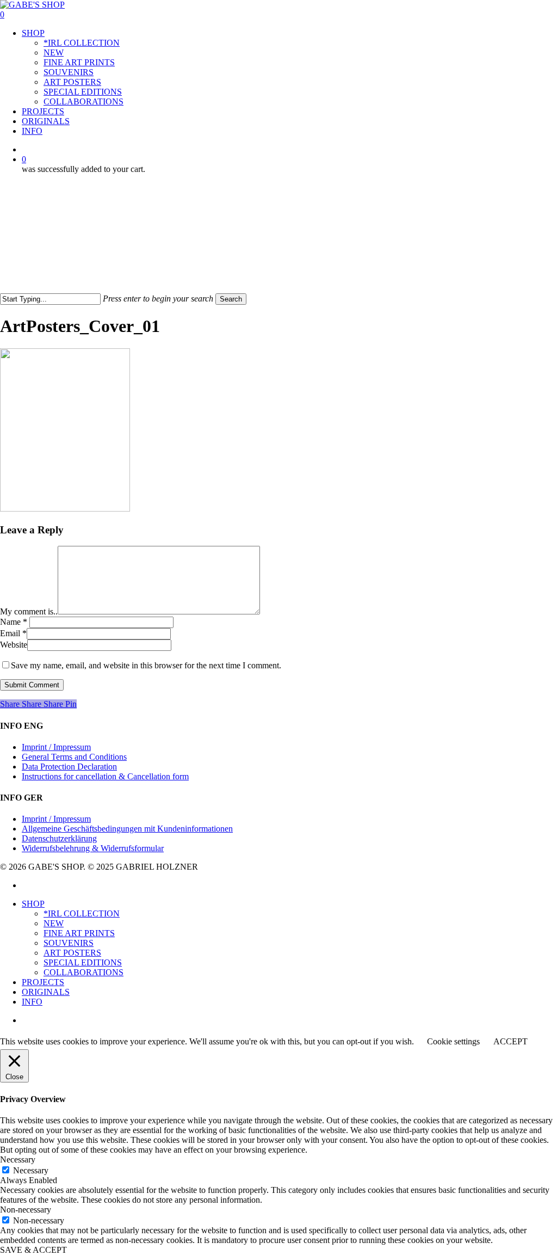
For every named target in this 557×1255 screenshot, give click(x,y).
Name (13, 621)
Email (13, 633)
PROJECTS (43, 982)
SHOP (33, 903)
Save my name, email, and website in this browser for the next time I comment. (146, 665)
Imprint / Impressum (56, 747)
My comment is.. (29, 611)
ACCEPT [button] (510, 1041)
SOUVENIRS (69, 943)
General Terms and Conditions (74, 756)
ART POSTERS (72, 952)
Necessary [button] (17, 1159)
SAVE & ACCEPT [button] (33, 1249)
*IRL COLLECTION (82, 913)
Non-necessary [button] (25, 1209)
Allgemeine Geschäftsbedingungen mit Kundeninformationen (127, 828)
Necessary (30, 1170)
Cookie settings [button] (453, 1041)
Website (13, 644)
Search (231, 299)
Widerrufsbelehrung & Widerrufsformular (93, 848)
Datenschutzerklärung (59, 838)
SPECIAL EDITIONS (83, 962)
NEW (54, 923)
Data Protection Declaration (69, 766)
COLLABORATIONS (83, 972)
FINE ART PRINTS (79, 933)
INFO (32, 1001)
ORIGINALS (46, 991)
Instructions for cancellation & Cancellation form (105, 776)
